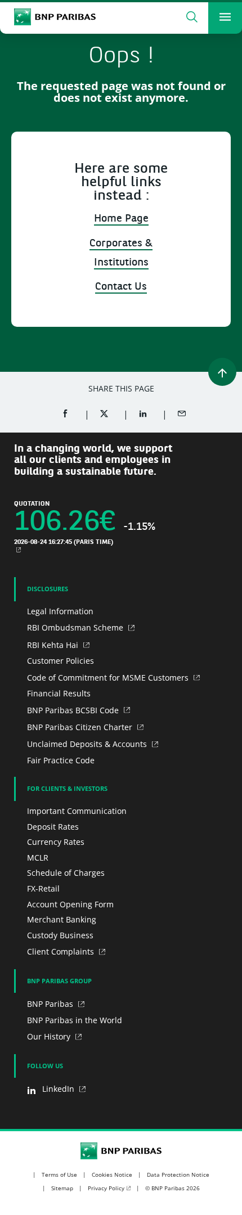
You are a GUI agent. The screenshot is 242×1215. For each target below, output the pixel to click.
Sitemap (62, 1188)
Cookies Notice (112, 1174)
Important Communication (77, 811)
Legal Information (60, 611)
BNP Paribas (51, 1003)
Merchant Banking (61, 919)
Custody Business (60, 935)
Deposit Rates (53, 826)
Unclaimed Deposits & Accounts (88, 744)
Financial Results (59, 693)
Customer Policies (60, 660)
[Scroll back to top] (222, 372)
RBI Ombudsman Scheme (76, 627)
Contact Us (121, 287)
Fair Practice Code (61, 760)
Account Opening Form (70, 904)
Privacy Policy (106, 1188)
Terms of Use (59, 1174)
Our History (50, 1036)
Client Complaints (61, 951)
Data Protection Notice (178, 1174)
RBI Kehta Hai (53, 645)
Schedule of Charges (66, 872)
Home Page (121, 219)
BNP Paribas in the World (74, 1020)
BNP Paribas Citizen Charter (81, 727)
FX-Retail (43, 888)
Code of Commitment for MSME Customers (109, 677)
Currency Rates (55, 841)
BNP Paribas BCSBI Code (74, 710)
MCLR (37, 857)
